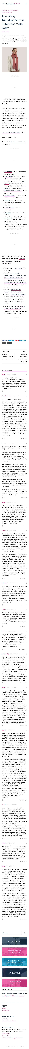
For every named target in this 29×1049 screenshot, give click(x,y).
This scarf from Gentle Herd (11, 132)
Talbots (6, 224)
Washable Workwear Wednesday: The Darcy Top (21, 356)
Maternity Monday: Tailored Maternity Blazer (7, 355)
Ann (4, 10)
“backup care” (19, 268)
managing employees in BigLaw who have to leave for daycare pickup (15, 275)
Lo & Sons (7, 212)
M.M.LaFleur (8, 217)
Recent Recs (5, 31)
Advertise (5, 1019)
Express (7, 200)
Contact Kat (5, 1010)
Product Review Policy (9, 1021)
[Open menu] (26, 4)
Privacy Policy (6, 1036)
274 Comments (8, 12)
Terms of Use (6, 1033)
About (4, 1008)
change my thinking (18, 294)
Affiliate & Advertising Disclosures (12, 1038)
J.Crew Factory (9, 207)
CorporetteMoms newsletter (14, 996)
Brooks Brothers (9, 195)
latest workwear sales (18, 142)
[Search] (24, 933)
